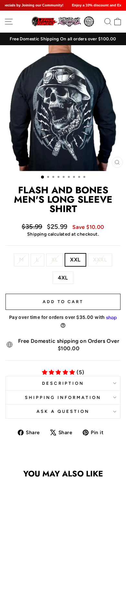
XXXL (100, 259)
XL (54, 259)
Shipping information (63, 397)
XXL (75, 259)
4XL (63, 277)
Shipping (37, 234)
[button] (25, 561)
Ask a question (63, 411)
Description (63, 383)
